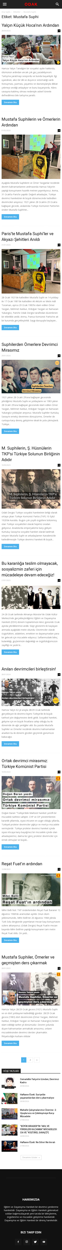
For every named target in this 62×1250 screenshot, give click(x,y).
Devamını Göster (30, 1157)
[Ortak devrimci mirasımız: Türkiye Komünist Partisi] (31, 792)
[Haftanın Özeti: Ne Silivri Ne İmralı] (9, 1146)
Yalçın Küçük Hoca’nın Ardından (30, 25)
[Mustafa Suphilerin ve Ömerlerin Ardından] (31, 157)
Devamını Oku (10, 102)
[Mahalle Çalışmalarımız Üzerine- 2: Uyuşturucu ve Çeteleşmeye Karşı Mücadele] (9, 1113)
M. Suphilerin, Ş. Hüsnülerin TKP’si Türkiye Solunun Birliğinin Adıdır (31, 454)
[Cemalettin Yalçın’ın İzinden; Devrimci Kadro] (9, 1083)
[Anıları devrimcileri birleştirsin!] (31, 692)
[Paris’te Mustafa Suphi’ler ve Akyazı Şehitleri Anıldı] (31, 271)
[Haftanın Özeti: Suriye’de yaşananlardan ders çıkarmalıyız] (9, 1098)
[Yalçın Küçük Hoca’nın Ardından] (31, 50)
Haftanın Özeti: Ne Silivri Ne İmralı (37, 1142)
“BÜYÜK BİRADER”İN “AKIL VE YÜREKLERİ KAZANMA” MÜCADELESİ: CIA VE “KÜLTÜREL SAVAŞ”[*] (38, 1129)
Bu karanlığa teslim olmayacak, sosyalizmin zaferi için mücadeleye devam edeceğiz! (30, 569)
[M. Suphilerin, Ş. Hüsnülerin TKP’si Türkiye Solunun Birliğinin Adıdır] (31, 489)
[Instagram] (27, 1242)
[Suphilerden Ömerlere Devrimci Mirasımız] (31, 376)
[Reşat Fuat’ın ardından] (31, 889)
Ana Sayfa (6, 12)
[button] (57, 4)
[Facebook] (18, 1242)
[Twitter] (35, 1242)
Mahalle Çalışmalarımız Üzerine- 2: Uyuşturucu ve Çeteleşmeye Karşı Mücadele (38, 1113)
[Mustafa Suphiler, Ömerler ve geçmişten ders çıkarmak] (31, 988)
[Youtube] (44, 1242)
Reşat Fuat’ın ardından (22, 863)
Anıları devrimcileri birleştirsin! (29, 669)
